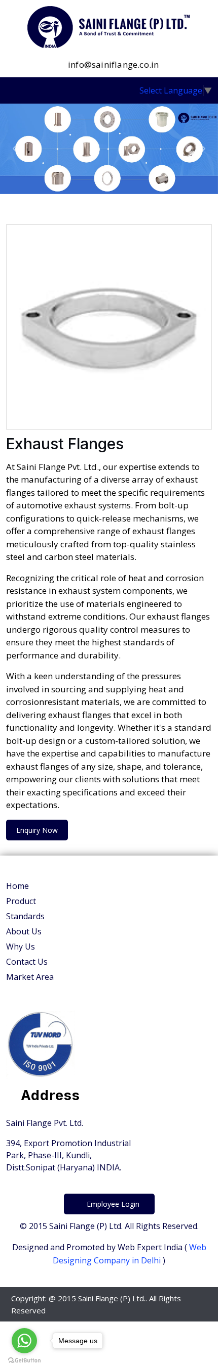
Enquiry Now (37, 830)
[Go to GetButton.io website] (24, 1360)
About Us (24, 931)
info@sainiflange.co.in (112, 64)
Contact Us (27, 962)
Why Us (20, 946)
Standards (25, 916)
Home (17, 886)
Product (21, 901)
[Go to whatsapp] (24, 1340)
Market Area (30, 977)
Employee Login (112, 1204)
